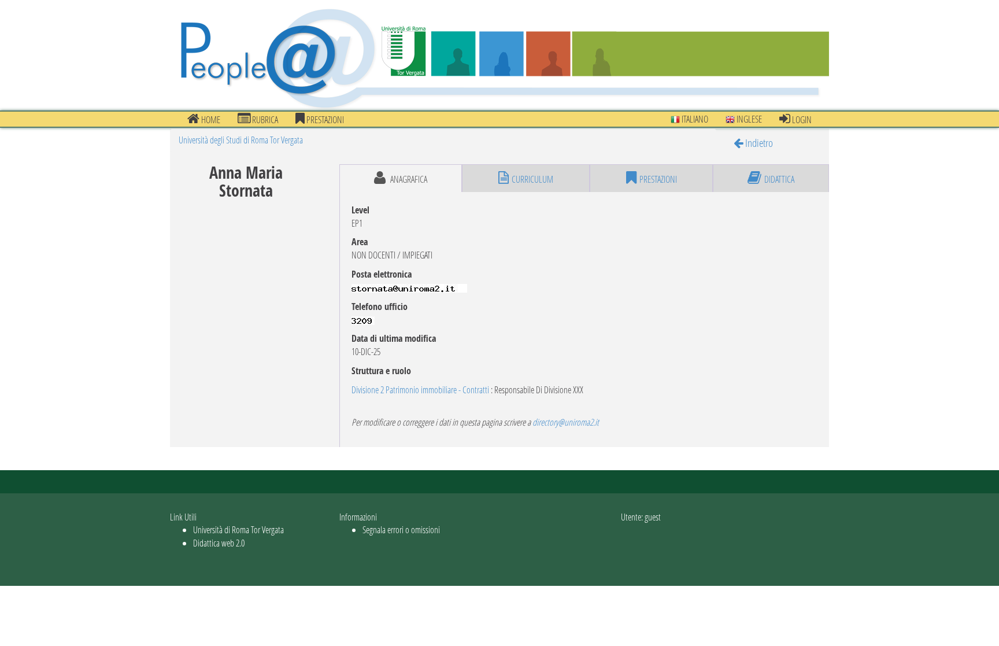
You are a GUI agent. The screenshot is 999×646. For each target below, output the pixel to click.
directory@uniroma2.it (565, 422)
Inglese (748, 119)
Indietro (758, 142)
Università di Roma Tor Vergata (238, 529)
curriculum (532, 179)
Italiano (694, 119)
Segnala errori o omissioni (401, 529)
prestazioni (324, 119)
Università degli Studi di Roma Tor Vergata (241, 140)
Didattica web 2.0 (219, 543)
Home (209, 119)
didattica (779, 179)
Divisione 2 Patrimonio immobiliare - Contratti (421, 389)
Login (801, 119)
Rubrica (264, 119)
